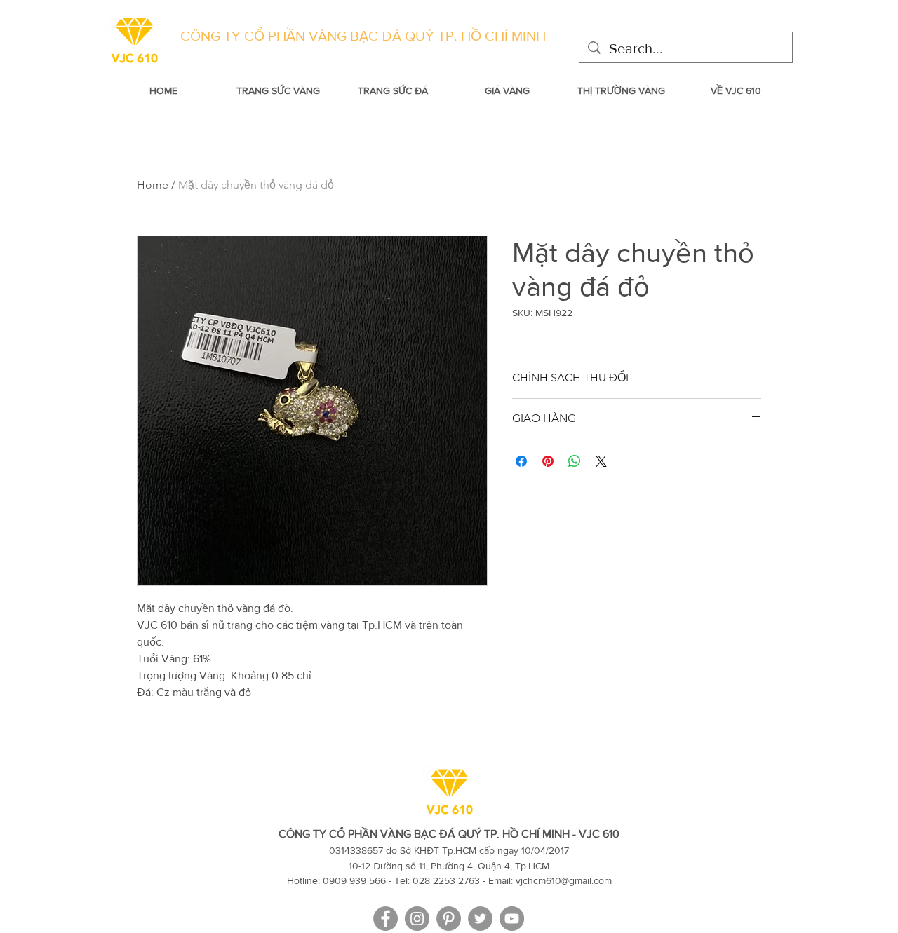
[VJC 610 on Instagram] (417, 918)
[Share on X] (601, 461)
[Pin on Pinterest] (548, 461)
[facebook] (385, 918)
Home (152, 184)
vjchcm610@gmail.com (564, 880)
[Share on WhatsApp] (574, 461)
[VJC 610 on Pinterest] (448, 918)
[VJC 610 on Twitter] (480, 918)
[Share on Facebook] (521, 461)
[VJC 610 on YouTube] (512, 918)
